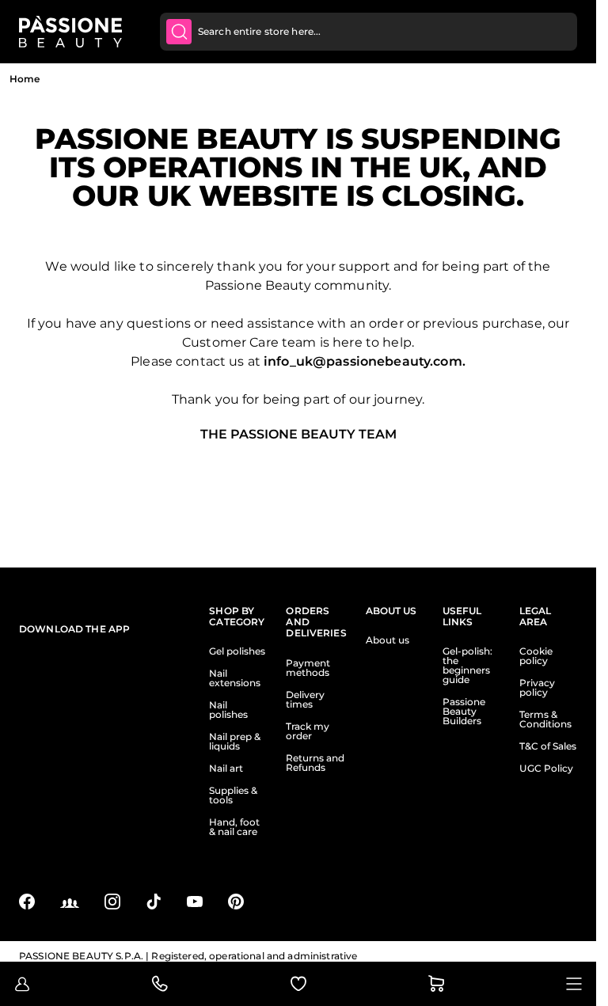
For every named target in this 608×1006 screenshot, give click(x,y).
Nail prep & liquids (234, 741)
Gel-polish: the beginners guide (467, 666)
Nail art (226, 768)
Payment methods (308, 668)
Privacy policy (537, 687)
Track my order (307, 731)
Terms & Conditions (545, 719)
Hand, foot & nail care (234, 827)
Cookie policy (536, 656)
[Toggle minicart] (436, 983)
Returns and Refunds (315, 763)
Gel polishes (237, 651)
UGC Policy (546, 768)
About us (387, 640)
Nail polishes (228, 709)
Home (25, 79)
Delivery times (305, 699)
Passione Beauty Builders (464, 711)
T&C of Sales (547, 746)
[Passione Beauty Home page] (70, 31)
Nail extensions (234, 678)
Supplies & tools (233, 795)
